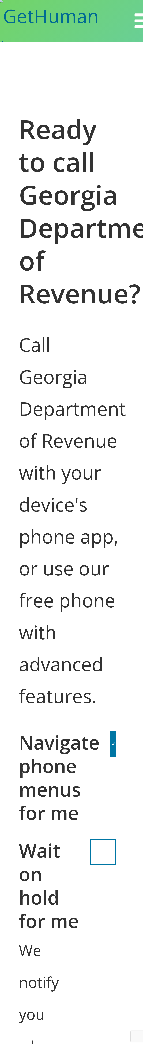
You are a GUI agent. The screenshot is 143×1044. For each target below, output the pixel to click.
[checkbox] (113, 778)
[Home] (66, 21)
